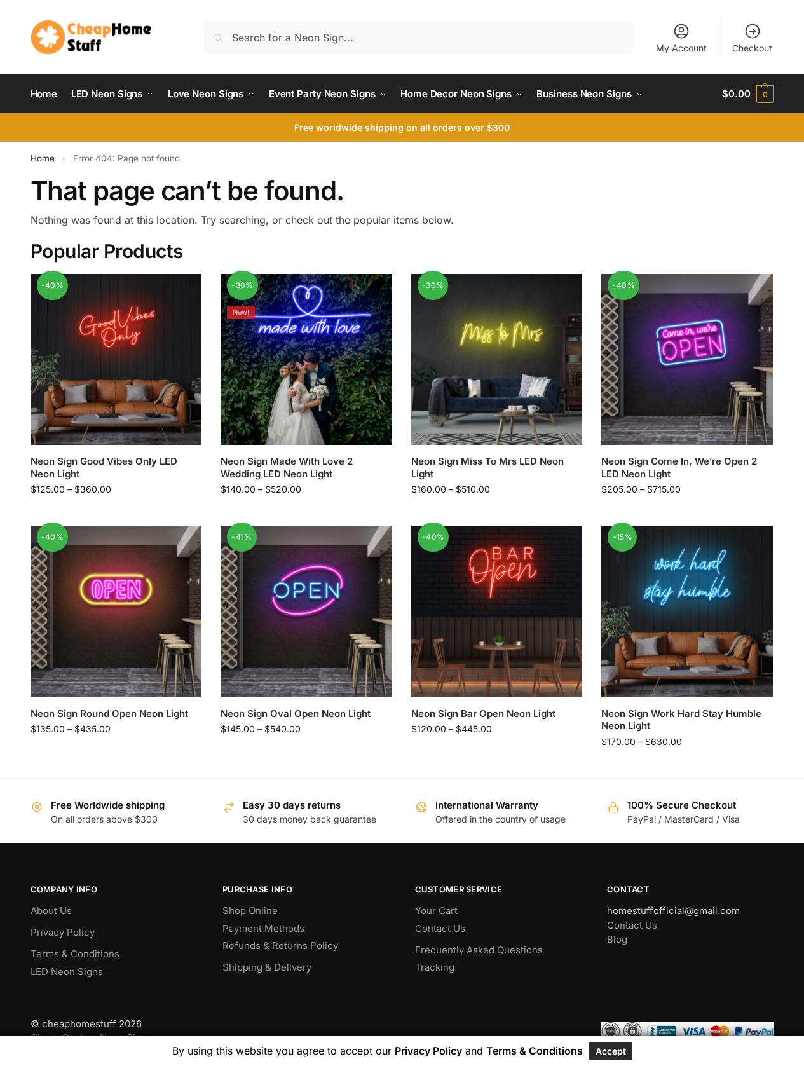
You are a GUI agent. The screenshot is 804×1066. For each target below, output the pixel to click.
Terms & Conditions (75, 954)
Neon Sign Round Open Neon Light (109, 713)
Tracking (434, 967)
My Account (681, 48)
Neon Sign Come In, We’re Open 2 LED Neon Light (679, 467)
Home (43, 158)
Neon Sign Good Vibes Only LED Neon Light (104, 467)
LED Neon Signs (67, 972)
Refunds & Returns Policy (280, 946)
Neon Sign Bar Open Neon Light (483, 713)
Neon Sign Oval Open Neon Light (296, 713)
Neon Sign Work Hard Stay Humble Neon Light (681, 719)
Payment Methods (263, 928)
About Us (51, 911)
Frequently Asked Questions (479, 950)
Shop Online (250, 911)
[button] (747, 94)
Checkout (752, 48)
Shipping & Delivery (266, 967)
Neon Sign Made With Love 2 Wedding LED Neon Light (287, 467)
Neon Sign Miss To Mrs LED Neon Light (487, 467)
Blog (617, 939)
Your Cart (436, 911)
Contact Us (440, 928)
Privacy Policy (63, 932)
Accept (611, 1051)
